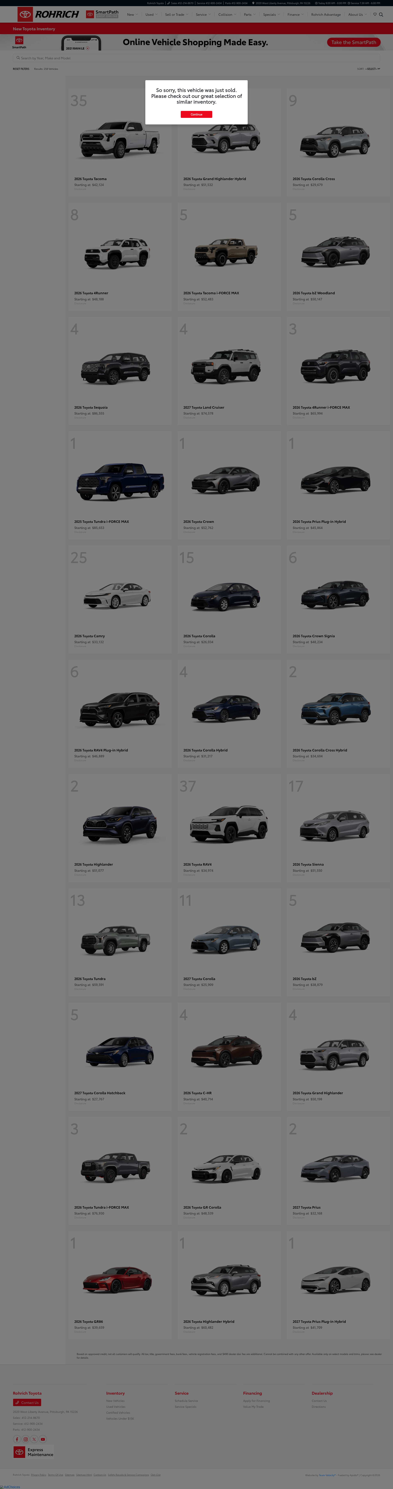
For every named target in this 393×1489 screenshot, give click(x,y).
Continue (196, 114)
